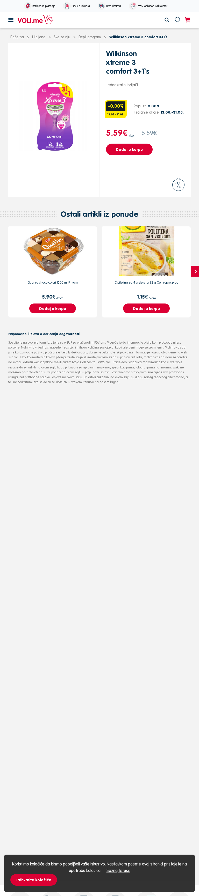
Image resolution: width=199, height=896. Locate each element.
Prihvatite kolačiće (33, 880)
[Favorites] (177, 19)
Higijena (38, 37)
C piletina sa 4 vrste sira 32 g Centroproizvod (147, 282)
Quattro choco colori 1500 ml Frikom (52, 282)
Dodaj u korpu (129, 149)
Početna (17, 37)
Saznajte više (118, 870)
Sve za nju (62, 37)
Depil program (90, 37)
